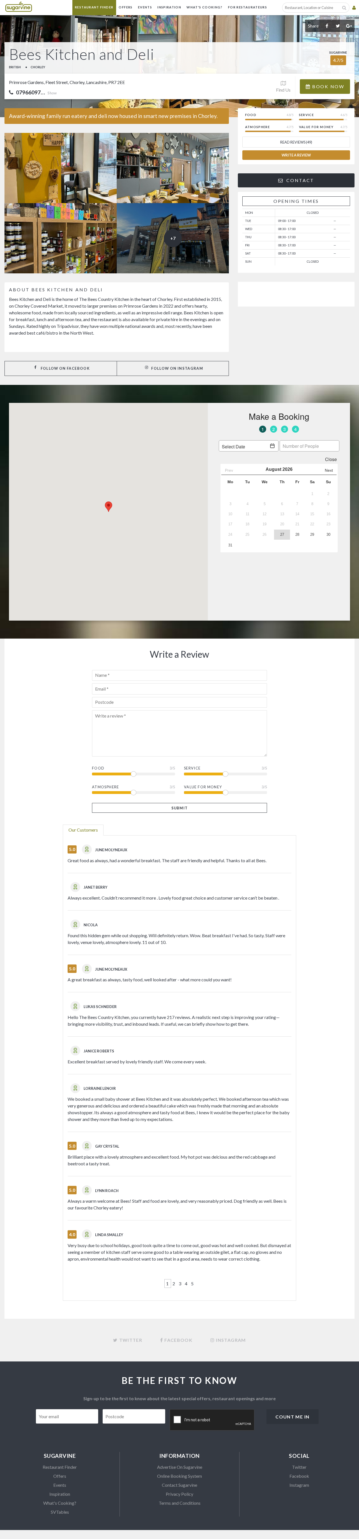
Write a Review (296, 155)
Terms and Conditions (180, 1503)
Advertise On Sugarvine (179, 1467)
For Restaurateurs (247, 7)
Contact (299, 180)
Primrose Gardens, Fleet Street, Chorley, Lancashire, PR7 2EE (67, 82)
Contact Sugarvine (179, 1485)
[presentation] (212, 1420)
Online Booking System (179, 1476)
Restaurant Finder (94, 7)
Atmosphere (105, 787)
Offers (125, 7)
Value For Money (203, 787)
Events (145, 7)
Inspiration (169, 7)
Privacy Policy (179, 1494)
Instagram (299, 1485)
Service (192, 768)
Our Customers (83, 829)
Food (98, 768)
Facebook (299, 1476)
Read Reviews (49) (296, 142)
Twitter (299, 1467)
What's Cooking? (204, 7)
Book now (327, 86)
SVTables (60, 1512)
